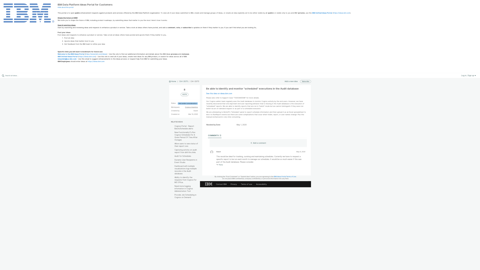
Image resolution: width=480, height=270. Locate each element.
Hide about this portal (66, 7)
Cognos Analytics (191, 107)
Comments (214, 135)
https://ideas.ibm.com (341, 13)
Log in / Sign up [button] (468, 75)
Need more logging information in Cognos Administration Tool (183, 188)
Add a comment (259, 143)
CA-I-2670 (183, 81)
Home (174, 81)
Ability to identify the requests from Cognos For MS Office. (185, 179)
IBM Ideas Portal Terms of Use (285, 177)
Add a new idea (291, 81)
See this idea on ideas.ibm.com (219, 93)
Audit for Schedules (182, 156)
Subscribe (305, 81)
